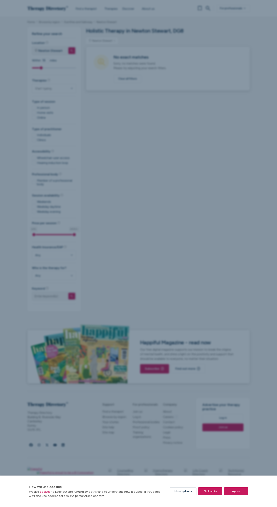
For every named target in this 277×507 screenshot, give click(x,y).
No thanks (210, 491)
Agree (236, 491)
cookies (45, 491)
